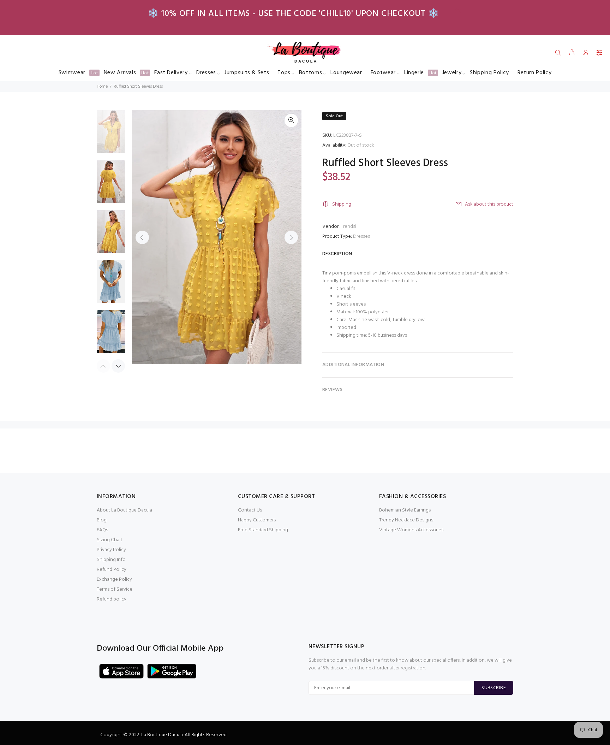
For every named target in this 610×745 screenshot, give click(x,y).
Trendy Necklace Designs (406, 520)
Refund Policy (111, 570)
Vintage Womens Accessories (411, 530)
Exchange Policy (114, 579)
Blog (102, 520)
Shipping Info (111, 560)
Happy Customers (257, 520)
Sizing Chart (109, 540)
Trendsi (348, 227)
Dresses (361, 236)
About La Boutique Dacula (124, 510)
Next (291, 237)
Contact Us (250, 510)
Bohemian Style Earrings (405, 510)
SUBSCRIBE (494, 688)
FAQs (102, 530)
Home (102, 86)
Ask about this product (489, 204)
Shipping (341, 204)
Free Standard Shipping (263, 530)
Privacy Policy (111, 550)
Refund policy (111, 599)
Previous (142, 237)
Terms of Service (114, 589)
